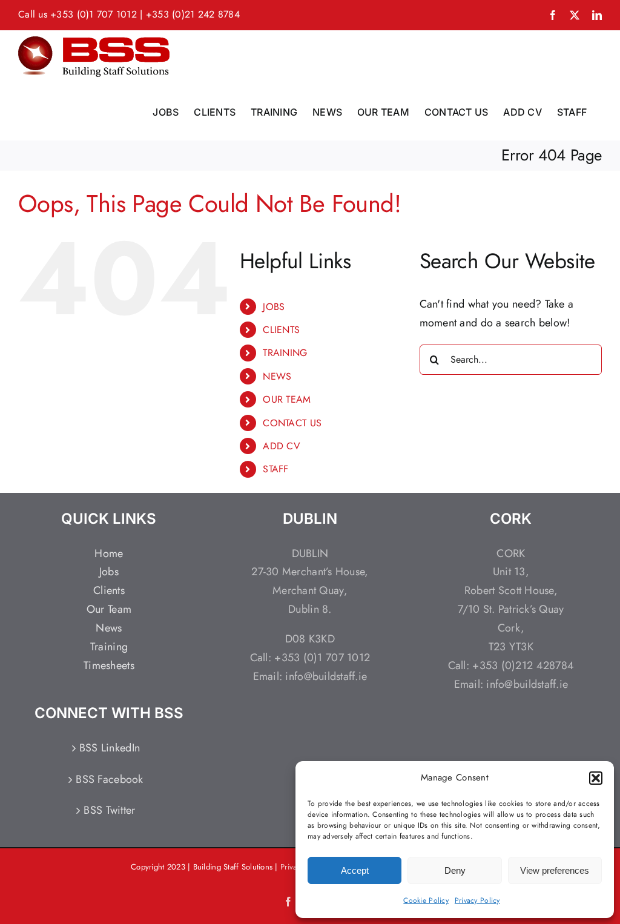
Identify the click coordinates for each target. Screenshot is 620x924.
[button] (596, 778)
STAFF (275, 469)
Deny (455, 870)
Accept (355, 870)
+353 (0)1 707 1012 (93, 14)
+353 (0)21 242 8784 (193, 14)
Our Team (109, 609)
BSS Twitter (109, 810)
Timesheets (109, 665)
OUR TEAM (287, 399)
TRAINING (285, 353)
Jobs (109, 571)
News (109, 628)
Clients (109, 590)
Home (108, 553)
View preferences (554, 870)
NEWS (277, 376)
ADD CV (281, 446)
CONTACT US (292, 423)
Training (109, 647)
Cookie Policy (426, 900)
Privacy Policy (477, 900)
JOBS (274, 307)
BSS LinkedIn (109, 748)
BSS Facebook (109, 779)
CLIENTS (281, 330)
